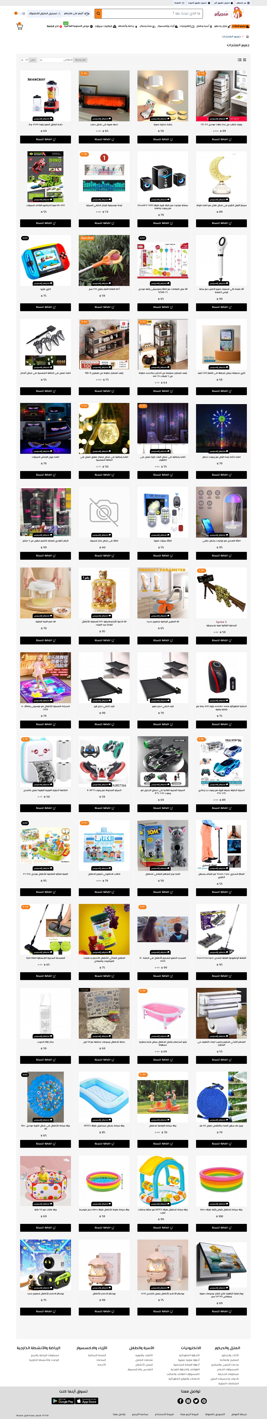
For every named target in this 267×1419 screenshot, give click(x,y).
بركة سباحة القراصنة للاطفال (163, 1126)
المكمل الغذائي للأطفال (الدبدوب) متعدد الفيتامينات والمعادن (104, 960)
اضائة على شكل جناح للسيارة (104, 541)
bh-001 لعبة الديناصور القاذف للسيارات (45, 205)
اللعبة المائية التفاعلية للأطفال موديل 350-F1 (45, 874)
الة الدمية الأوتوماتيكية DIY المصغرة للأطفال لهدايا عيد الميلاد (104, 623)
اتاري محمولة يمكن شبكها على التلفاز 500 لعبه (221, 373)
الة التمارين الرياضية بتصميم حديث (163, 621)
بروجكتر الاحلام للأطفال (104, 1294)
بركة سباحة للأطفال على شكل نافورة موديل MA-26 (45, 1127)
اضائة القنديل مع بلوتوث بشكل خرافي (221, 541)
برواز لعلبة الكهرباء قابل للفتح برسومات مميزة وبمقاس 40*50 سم (222, 1295)
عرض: (32, 60)
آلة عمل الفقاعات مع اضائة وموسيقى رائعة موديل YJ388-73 (162, 291)
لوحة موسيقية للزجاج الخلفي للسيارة (104, 205)
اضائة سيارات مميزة (163, 541)
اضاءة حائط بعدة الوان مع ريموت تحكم (221, 457)
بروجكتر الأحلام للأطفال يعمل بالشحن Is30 (162, 1294)
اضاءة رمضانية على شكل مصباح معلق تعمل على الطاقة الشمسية (104, 459)
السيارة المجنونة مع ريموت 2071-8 (104, 790)
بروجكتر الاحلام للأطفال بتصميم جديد (45, 1294)
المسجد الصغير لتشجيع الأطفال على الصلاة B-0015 (163, 960)
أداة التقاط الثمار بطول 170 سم (104, 289)
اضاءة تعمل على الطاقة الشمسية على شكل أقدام (46, 373)
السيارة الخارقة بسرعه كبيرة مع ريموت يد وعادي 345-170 (221, 792)
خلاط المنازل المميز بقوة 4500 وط (46, 124)
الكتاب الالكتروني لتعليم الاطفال (104, 874)
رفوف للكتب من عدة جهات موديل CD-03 (221, 124)
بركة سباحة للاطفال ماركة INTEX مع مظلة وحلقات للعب (163, 1211)
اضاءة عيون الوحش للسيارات (45, 457)
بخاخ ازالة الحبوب (45, 1042)
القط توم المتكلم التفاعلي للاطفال (162, 874)
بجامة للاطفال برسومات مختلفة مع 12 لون (104, 1042)
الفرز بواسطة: (80, 60)
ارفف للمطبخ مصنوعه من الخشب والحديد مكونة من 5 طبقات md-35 (163, 375)
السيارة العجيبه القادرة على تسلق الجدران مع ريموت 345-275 (163, 792)
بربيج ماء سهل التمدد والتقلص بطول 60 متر (221, 1126)
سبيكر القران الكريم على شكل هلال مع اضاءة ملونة (221, 205)
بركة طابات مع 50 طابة (45, 1210)
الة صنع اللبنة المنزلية (46, 621)
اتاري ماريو (45, 289)
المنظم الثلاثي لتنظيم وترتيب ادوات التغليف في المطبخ (221, 1044)
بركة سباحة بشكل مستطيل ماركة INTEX (104, 1126)
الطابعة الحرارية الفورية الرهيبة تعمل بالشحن (45, 790)
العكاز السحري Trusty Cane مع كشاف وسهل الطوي (221, 876)
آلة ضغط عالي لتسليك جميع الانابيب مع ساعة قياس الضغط (221, 291)
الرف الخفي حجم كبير (104, 706)
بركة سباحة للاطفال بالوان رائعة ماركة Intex (221, 1210)
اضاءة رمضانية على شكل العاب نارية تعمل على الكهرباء (162, 459)
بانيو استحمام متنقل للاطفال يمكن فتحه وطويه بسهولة (163, 1044)
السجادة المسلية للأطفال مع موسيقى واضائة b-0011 (46, 708)
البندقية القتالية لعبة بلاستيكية (221, 623)
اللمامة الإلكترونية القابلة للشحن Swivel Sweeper (221, 958)
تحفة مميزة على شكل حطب (104, 124)
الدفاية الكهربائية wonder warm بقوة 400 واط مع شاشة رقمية (221, 708)
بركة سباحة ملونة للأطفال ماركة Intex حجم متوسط (104, 1210)
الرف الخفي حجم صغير (163, 706)
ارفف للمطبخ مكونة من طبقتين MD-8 (104, 373)
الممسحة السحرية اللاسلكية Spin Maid (45, 958)
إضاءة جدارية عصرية (163, 124)
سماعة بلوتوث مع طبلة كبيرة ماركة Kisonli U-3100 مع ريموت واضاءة (163, 207)
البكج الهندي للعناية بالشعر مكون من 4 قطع (45, 541)
